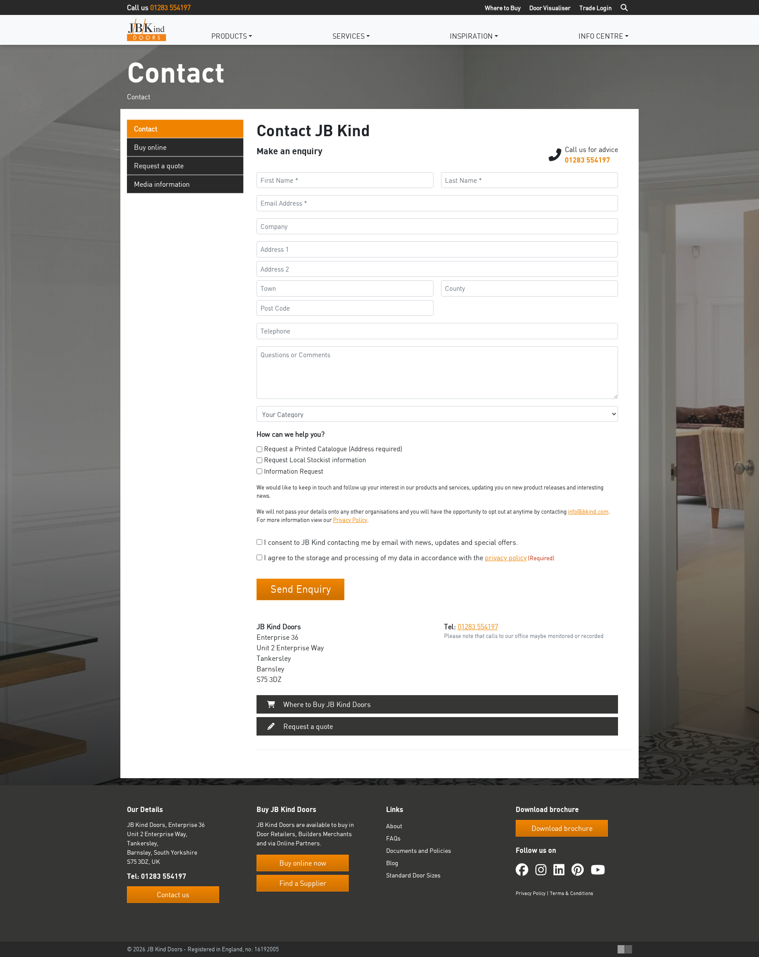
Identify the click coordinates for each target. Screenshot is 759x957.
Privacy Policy (350, 519)
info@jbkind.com (588, 511)
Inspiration (471, 36)
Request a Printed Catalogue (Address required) (333, 449)
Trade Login (595, 7)
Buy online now (302, 863)
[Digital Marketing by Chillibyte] (625, 949)
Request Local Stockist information (315, 460)
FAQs (393, 838)
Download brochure (562, 828)
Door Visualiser (550, 7)
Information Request (293, 471)
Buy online (150, 147)
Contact (145, 128)
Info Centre (600, 36)
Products (229, 36)
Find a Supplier (302, 883)
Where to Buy (502, 7)
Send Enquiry (301, 589)
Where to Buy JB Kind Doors (326, 704)
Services (349, 36)
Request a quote (159, 165)
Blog (392, 862)
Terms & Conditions (571, 893)
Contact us (173, 894)
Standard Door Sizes (413, 875)
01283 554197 (170, 7)
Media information (162, 184)
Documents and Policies (418, 850)
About (394, 826)
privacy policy (506, 557)
